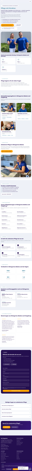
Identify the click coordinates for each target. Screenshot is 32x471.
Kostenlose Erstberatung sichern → (7, 25)
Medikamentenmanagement (5, 456)
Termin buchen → (14, 427)
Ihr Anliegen (4, 378)
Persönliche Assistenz (19, 443)
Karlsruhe (18, 453)
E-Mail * (4, 375)
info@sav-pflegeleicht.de (4, 445)
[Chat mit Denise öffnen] (30, 469)
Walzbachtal (18, 458)
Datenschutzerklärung (10, 387)
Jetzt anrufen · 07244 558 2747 (6, 194)
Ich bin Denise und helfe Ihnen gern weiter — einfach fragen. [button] (23, 468)
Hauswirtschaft (3, 457)
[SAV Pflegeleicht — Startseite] (2, 1)
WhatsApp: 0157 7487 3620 (5, 446)
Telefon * (4, 371)
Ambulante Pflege (19, 439)
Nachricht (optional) (6, 382)
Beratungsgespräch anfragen (16, 390)
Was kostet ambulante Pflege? (6, 409)
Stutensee (18, 457)
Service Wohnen (19, 444)
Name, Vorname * (5, 368)
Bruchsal (18, 456)
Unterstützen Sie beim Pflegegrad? (7, 416)
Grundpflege (2, 452)
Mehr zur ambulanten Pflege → (7, 151)
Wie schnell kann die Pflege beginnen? (8, 405)
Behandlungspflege (3, 453)
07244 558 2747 (7, 364)
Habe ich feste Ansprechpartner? (7, 412)
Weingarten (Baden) (19, 452)
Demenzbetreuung (3, 458)
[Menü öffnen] (30, 1)
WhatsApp (14, 364)
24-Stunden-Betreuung (20, 442)
